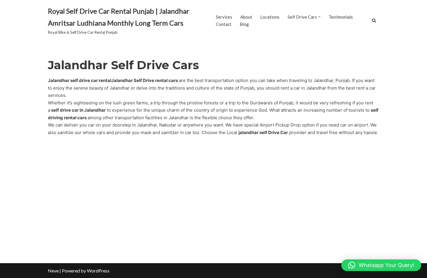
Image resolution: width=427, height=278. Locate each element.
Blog (244, 24)
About (246, 16)
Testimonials (341, 16)
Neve (53, 270)
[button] (319, 17)
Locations (269, 16)
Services (224, 16)
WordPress (98, 270)
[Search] (374, 20)
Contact (224, 24)
